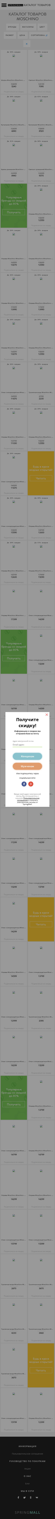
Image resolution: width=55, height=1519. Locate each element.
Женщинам (27, 756)
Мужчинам (27, 766)
